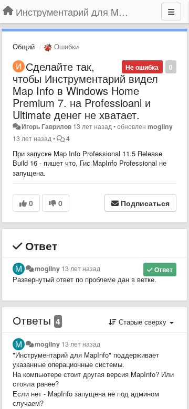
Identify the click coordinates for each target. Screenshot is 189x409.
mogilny (160, 126)
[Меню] (171, 11)
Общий (24, 46)
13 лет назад (80, 268)
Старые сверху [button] (143, 322)
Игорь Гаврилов (46, 126)
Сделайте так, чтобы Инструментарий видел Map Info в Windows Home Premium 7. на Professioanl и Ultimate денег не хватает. (85, 90)
